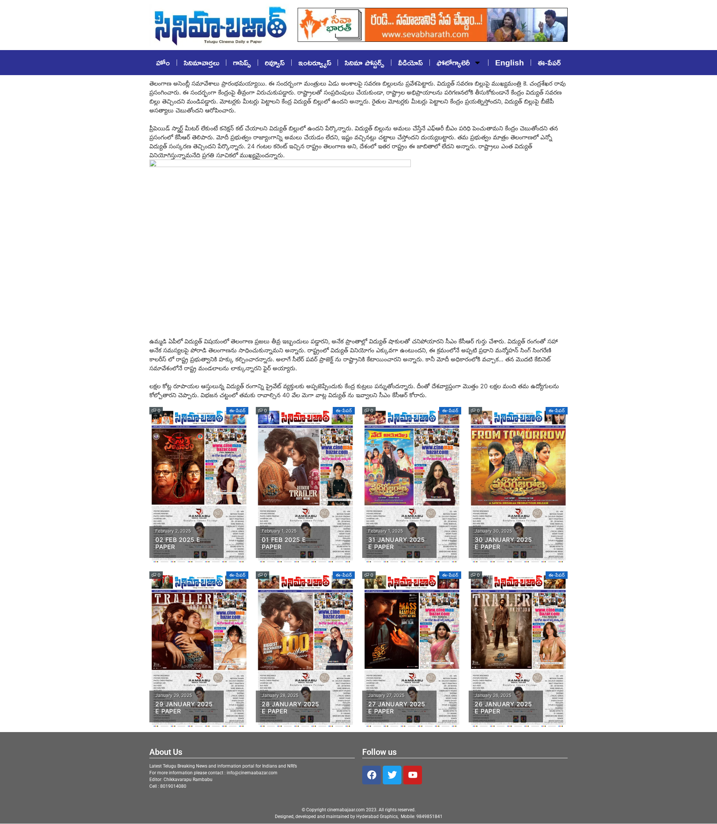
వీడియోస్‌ (410, 62)
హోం (163, 62)
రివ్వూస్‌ (275, 62)
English (509, 62)
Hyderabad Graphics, (378, 816)
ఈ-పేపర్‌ (549, 62)
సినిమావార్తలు (201, 62)
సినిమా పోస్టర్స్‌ (364, 62)
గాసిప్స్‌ (242, 62)
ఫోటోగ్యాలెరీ (453, 62)
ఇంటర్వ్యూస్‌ (314, 62)
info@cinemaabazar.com (252, 772)
